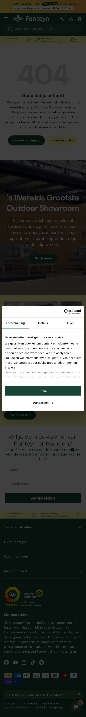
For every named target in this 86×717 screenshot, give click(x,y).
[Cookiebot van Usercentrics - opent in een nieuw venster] (63, 311)
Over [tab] (70, 322)
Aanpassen (41, 402)
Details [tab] (43, 322)
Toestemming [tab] (15, 322)
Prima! (43, 391)
